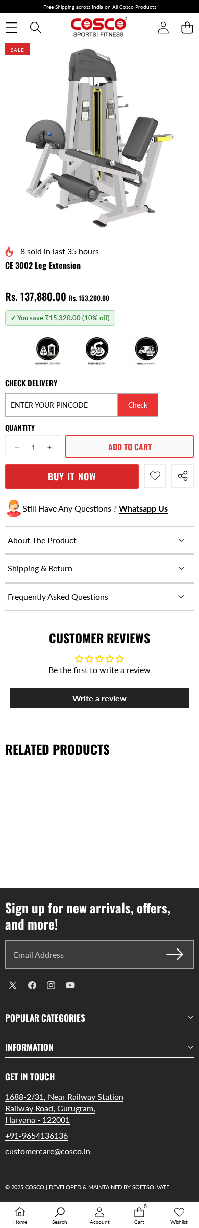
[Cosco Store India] (99, 27)
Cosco (34, 1187)
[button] (187, 27)
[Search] (35, 27)
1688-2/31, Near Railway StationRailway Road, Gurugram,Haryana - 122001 (64, 1108)
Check (137, 405)
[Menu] (11, 27)
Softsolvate (150, 1187)
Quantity (20, 428)
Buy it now (72, 476)
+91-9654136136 (36, 1135)
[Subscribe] (175, 954)
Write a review (99, 698)
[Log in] (163, 27)
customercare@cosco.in (47, 1151)
